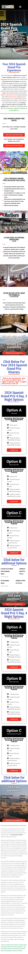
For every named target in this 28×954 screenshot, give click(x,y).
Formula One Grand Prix (17, 834)
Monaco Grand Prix (13, 950)
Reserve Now (14, 450)
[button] (20, 6)
